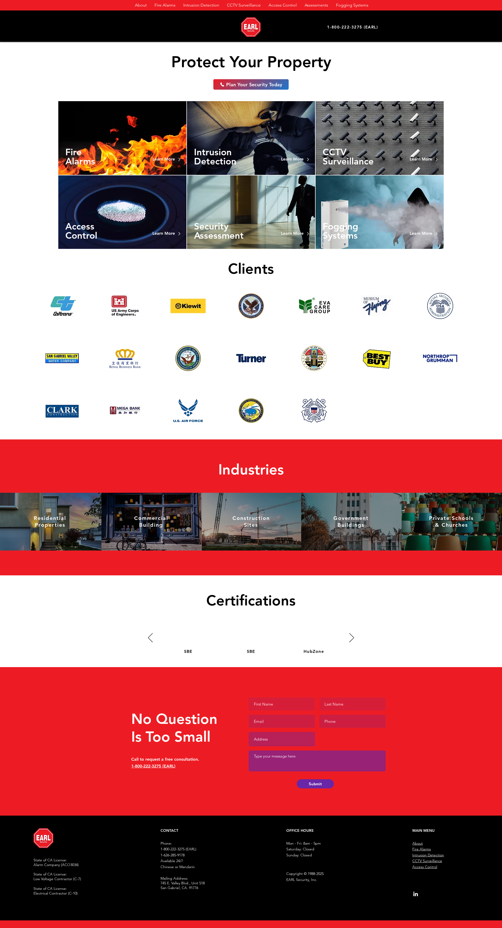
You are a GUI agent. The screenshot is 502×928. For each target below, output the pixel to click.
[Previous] (150, 638)
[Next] (351, 638)
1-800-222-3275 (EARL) (153, 766)
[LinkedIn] (415, 894)
